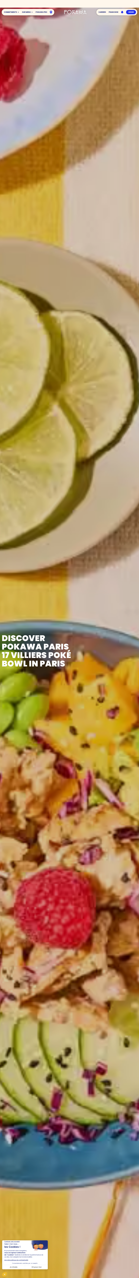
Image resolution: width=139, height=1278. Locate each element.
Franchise (113, 12)
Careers (102, 12)
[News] (122, 12)
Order (131, 12)
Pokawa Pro (41, 12)
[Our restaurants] (51, 12)
